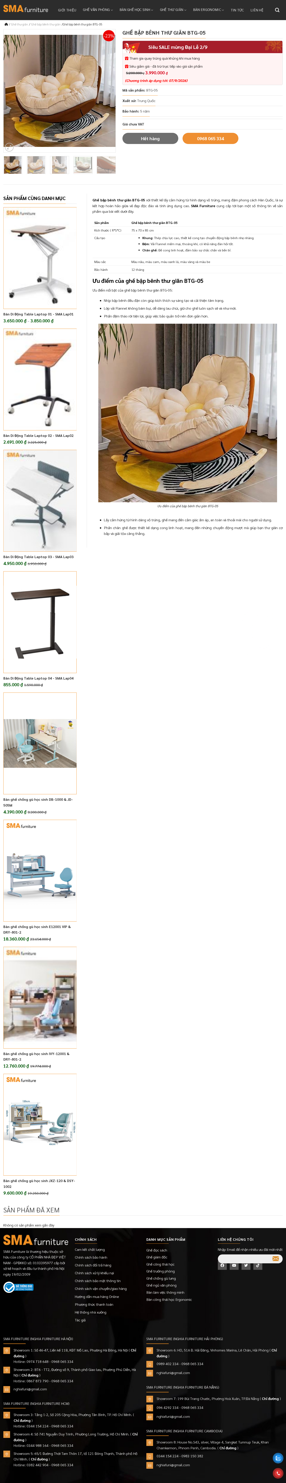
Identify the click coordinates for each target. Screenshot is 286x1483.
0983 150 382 (192, 1456)
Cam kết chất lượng (90, 1249)
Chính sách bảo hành (91, 1257)
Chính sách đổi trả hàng (93, 1265)
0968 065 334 (210, 138)
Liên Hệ (257, 10)
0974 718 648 (37, 1361)
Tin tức (237, 10)
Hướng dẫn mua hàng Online (97, 1296)
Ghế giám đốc (156, 1257)
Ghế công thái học (160, 1264)
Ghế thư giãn (171, 9)
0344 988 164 (37, 1445)
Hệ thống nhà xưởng (90, 1312)
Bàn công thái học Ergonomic (169, 1299)
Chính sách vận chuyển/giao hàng (101, 1288)
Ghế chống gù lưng (161, 1278)
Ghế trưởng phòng (160, 1271)
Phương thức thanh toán (94, 1304)
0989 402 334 (168, 1363)
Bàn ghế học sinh (135, 9)
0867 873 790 (37, 1381)
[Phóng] (9, 147)
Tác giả (80, 1320)
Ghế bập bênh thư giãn (46, 24)
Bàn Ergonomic (207, 9)
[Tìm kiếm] (277, 10)
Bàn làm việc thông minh (165, 1292)
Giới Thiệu (67, 10)
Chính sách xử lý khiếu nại (94, 1272)
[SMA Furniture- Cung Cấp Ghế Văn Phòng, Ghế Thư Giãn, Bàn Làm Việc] (25, 8)
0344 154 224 (37, 1426)
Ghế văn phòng (96, 9)
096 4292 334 (168, 1407)
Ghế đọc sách (156, 1250)
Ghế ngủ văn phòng (161, 1285)
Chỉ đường (29, 1375)
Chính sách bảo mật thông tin (98, 1280)
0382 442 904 (37, 1464)
